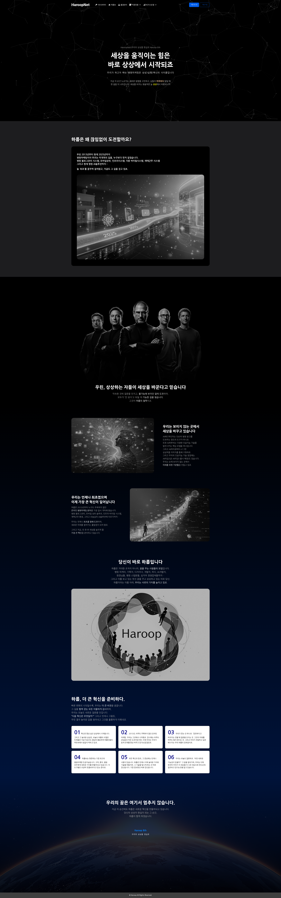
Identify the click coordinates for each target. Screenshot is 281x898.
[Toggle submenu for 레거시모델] (155, 5)
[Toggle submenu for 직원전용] (140, 5)
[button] (194, 5)
